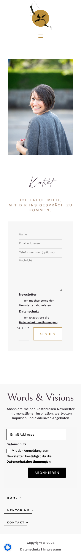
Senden (48, 334)
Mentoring (18, 510)
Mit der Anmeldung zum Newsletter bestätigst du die (29, 456)
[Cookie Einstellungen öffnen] (7, 550)
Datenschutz (30, 549)
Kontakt (16, 522)
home (12, 497)
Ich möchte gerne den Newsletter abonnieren (36, 303)
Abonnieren (47, 473)
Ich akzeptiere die (38, 320)
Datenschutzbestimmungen (38, 322)
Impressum (52, 549)
